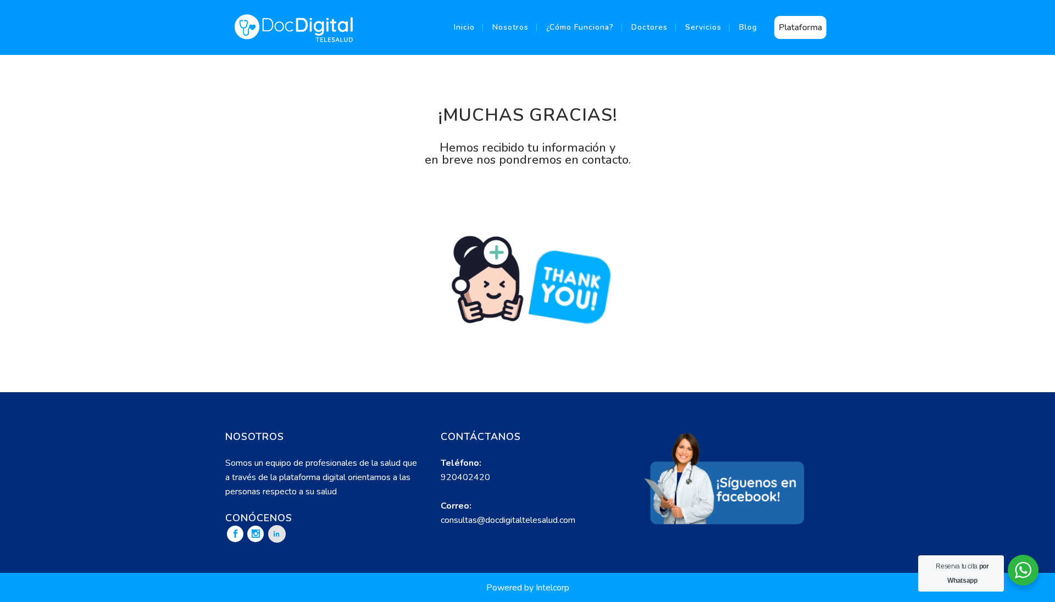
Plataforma (800, 27)
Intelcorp (552, 588)
